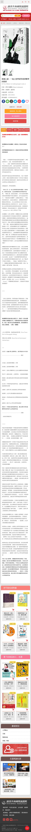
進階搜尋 (26, 15)
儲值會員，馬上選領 (15, 111)
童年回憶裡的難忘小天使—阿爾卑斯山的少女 (9, 775)
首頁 (4, 23)
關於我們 (5, 807)
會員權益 (5, 812)
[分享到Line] (7, 101)
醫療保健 (21, 23)
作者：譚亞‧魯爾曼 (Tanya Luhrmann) (12, 87)
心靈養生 (15, 23)
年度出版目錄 (13, 807)
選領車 (29, 2)
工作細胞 (18, 19)
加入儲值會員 (15, 116)
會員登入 (23, 2)
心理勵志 (5, 730)
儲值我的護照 (26, 2)
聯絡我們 (7, 810)
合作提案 (20, 807)
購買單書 (15, 121)
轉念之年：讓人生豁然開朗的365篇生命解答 (9, 614)
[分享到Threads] (11, 101)
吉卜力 (27, 19)
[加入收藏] (27, 101)
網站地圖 (11, 815)
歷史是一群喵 (12, 19)
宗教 (4, 733)
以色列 (23, 19)
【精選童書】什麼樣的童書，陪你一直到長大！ (9, 791)
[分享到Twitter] (15, 101)
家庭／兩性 (6, 740)
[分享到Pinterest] (19, 101)
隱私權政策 (25, 812)
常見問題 (5, 815)
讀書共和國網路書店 (14, 812)
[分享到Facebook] (3, 101)
